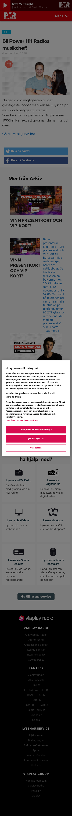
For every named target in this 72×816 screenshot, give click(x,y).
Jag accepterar (36, 439)
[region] (36, 408)
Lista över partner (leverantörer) (22, 420)
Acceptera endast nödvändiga (36, 430)
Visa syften (36, 448)
